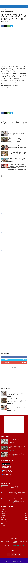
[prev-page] (2, 172)
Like (25, 356)
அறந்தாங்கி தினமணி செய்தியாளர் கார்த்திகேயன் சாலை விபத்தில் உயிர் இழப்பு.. (7, 122)
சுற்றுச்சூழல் (6, 11)
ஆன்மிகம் (3, 141)
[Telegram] (11, 26)
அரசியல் (6, 9)
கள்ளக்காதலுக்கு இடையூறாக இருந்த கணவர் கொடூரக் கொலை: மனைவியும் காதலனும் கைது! (17, 153)
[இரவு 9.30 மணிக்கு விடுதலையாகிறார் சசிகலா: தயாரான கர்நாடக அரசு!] (4, 487)
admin (3, 23)
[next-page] (4, 172)
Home (2, 9)
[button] (2, 6)
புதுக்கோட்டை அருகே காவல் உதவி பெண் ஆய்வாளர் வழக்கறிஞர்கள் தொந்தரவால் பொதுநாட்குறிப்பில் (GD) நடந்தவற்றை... (16, 500)
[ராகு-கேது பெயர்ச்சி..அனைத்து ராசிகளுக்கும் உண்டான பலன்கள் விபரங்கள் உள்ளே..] (4, 494)
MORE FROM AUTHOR (14, 128)
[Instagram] (12, 554)
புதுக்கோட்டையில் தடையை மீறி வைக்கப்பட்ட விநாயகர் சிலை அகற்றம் (21, 122)
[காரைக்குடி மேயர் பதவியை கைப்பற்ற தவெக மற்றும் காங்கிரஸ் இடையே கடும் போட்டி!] (4, 147)
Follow (24, 359)
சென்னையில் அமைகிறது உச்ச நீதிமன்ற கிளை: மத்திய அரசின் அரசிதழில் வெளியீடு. (17, 160)
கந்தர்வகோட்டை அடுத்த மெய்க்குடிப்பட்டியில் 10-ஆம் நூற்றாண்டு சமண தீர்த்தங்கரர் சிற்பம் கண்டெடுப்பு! (16, 400)
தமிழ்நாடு (11, 11)
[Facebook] (2, 26)
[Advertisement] (14, 2)
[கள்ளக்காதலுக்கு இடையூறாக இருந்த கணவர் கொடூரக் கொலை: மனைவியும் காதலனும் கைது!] (4, 153)
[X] (5, 26)
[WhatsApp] (8, 26)
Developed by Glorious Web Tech (14, 559)
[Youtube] (19, 554)
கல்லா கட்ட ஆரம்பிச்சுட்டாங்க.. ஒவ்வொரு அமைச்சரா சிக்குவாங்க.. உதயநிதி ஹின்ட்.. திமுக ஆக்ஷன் (16, 133)
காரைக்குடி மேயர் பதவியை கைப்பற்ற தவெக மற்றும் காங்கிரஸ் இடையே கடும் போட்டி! (17, 147)
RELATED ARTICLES (5, 128)
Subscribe (24, 362)
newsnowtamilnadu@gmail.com (17, 545)
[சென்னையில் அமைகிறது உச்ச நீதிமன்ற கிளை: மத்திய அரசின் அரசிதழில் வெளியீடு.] (4, 160)
